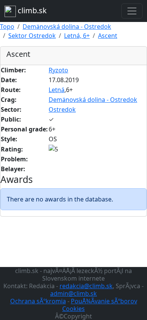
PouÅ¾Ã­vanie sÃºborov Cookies (99, 305)
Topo (7, 26)
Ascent (107, 35)
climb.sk (31, 10)
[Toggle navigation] (131, 11)
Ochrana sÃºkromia (38, 301)
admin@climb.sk (73, 293)
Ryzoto (58, 70)
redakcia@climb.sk (86, 286)
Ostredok (62, 109)
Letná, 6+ (77, 35)
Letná (56, 90)
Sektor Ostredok (32, 35)
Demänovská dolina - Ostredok (67, 26)
